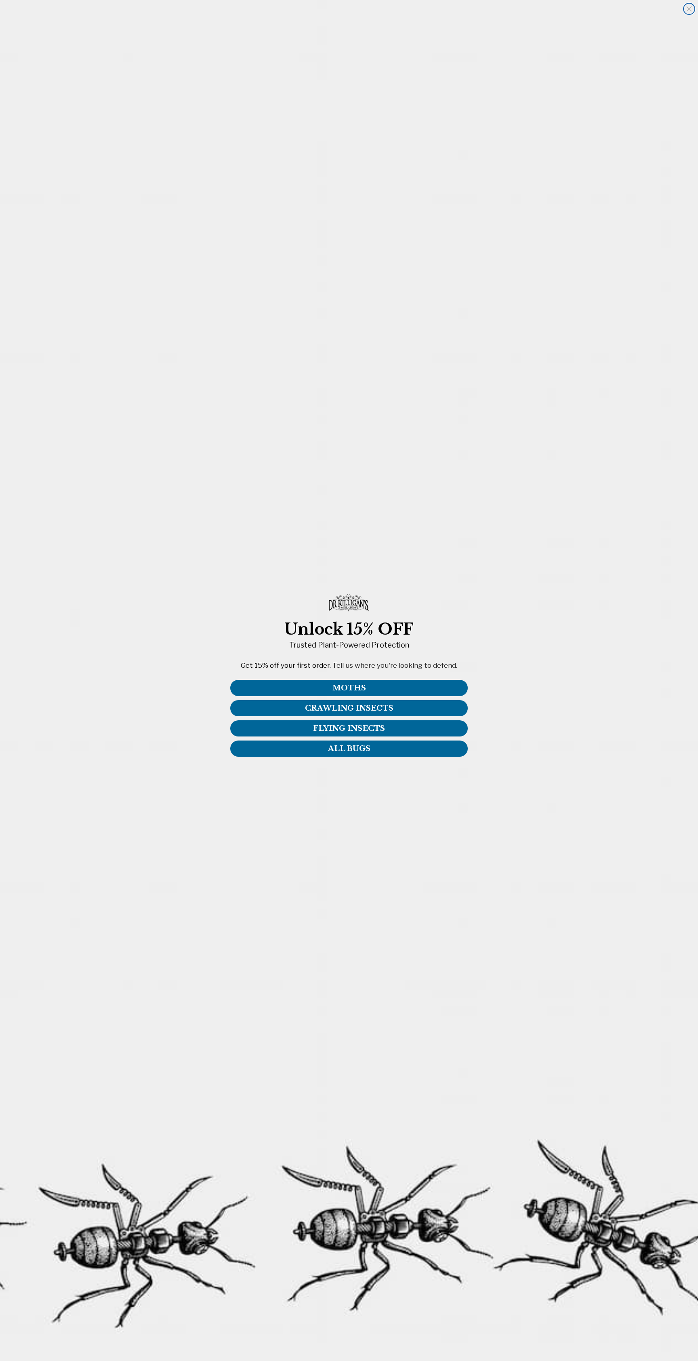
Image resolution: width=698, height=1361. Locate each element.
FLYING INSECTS (349, 728)
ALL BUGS (349, 748)
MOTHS (349, 688)
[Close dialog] (689, 9)
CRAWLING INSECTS (349, 708)
